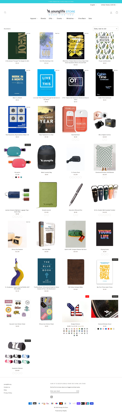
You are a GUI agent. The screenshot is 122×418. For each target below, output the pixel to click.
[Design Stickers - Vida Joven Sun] (66, 331)
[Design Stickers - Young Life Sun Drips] (87, 331)
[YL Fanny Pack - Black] (75, 177)
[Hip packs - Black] (16, 177)
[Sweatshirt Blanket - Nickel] (21, 373)
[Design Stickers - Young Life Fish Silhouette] (82, 333)
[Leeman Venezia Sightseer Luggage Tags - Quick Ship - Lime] (16, 217)
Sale (90, 18)
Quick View (17, 57)
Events (59, 18)
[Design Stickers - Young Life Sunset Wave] (84, 331)
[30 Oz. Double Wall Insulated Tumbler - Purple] (102, 215)
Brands (43, 18)
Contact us (7, 387)
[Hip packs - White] (13, 177)
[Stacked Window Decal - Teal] (101, 329)
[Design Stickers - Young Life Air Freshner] (74, 335)
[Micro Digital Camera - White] (106, 140)
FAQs (5, 390)
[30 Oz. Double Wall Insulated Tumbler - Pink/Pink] (110, 215)
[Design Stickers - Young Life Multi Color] (79, 333)
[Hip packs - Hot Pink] (19, 177)
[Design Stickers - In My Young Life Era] (72, 331)
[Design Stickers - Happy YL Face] (74, 333)
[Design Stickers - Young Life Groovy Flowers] (64, 333)
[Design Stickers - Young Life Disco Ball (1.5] (74, 329)
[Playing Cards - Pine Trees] (107, 254)
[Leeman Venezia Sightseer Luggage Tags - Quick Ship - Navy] (19, 217)
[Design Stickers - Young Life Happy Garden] (87, 329)
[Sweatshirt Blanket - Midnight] (19, 373)
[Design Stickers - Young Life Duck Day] (77, 335)
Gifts (51, 18)
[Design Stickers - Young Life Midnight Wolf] (82, 331)
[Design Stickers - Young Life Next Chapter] (69, 333)
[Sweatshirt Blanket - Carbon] (16, 373)
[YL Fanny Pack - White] (78, 177)
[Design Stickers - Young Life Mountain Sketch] (72, 329)
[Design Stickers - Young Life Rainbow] (77, 329)
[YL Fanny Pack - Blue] (73, 177)
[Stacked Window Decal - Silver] (114, 329)
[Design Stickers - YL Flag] (69, 329)
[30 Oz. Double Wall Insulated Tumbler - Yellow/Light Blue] (107, 215)
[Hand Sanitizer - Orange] (75, 140)
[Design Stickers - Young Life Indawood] (64, 331)
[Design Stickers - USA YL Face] (77, 333)
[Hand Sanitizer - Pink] (73, 140)
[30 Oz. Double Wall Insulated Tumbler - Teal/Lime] (105, 215)
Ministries (70, 18)
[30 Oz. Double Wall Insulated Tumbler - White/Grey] (99, 215)
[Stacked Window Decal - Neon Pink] (103, 329)
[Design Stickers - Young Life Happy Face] (66, 333)
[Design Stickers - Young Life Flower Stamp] (84, 333)
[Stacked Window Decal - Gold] (111, 329)
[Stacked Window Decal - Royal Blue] (106, 329)
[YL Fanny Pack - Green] (81, 177)
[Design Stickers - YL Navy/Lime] (79, 329)
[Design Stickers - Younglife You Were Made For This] (87, 333)
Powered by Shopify (61, 410)
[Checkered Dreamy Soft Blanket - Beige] (106, 177)
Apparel (33, 18)
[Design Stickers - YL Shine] (77, 331)
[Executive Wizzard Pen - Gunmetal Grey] (74, 215)
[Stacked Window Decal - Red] (108, 329)
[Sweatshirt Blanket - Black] (13, 373)
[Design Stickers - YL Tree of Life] (84, 329)
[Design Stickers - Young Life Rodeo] (72, 333)
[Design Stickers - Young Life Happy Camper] (66, 329)
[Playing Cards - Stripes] (105, 254)
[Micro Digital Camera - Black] (103, 140)
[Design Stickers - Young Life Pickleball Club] (69, 331)
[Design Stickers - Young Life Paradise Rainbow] (74, 331)
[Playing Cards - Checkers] (102, 254)
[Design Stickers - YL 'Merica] (64, 329)
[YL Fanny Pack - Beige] (70, 177)
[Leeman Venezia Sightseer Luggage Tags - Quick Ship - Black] (13, 217)
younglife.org (7, 384)
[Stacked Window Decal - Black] (98, 329)
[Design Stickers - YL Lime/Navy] (82, 329)
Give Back (82, 18)
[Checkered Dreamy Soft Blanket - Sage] (103, 177)
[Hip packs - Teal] (21, 177)
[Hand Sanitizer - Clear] (78, 140)
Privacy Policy (8, 393)
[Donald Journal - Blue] (48, 215)
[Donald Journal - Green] (45, 215)
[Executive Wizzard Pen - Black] (77, 215)
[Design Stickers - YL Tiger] (79, 331)
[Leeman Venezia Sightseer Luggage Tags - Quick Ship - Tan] (21, 217)
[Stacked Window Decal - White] (96, 329)
